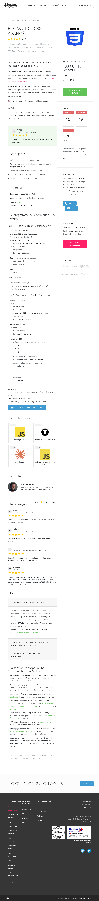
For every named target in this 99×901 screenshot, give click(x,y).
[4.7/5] (14, 39)
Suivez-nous (87, 783)
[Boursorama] (65, 274)
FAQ (9, 822)
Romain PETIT (27, 484)
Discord (13, 709)
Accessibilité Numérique (45, 440)
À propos (25, 818)
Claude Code (20, 462)
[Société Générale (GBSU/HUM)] (74, 274)
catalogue (14, 697)
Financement (12, 826)
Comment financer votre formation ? (27, 602)
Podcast (40, 816)
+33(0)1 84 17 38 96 (84, 898)
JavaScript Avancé (20, 440)
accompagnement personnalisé (22, 731)
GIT (20, 202)
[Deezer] (74, 266)
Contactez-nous (84, 5)
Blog (23, 823)
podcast (34, 706)
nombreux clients (47, 722)
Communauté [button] (53, 5)
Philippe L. (21, 130)
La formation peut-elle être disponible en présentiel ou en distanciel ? (29, 644)
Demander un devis (75, 92)
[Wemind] (65, 266)
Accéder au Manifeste (75, 244)
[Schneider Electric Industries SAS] (84, 274)
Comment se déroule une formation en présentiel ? (28, 655)
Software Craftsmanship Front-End (45, 463)
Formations (31, 5)
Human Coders (86, 802)
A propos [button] (66, 5)
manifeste (48, 690)
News (39, 807)
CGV (9, 860)
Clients (24, 814)
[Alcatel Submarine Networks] (84, 266)
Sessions (42, 5)
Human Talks (23, 706)
